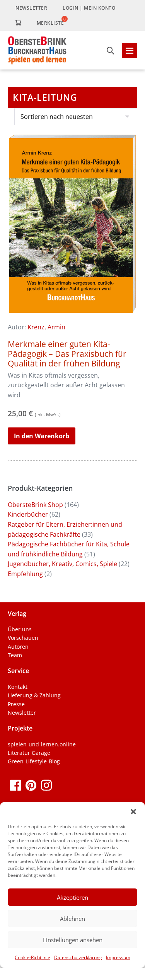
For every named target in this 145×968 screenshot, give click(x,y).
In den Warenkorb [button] (41, 436)
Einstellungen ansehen (72, 940)
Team (15, 655)
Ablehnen (72, 918)
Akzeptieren (72, 897)
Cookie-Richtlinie (32, 957)
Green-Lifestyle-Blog (34, 761)
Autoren (18, 646)
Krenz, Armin (46, 327)
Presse (16, 704)
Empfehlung (25, 574)
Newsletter (31, 8)
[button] (133, 811)
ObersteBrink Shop (35, 504)
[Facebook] (15, 784)
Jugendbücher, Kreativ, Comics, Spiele (62, 563)
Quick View (72, 304)
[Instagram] (46, 784)
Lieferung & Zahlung (34, 695)
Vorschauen (23, 637)
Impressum (118, 957)
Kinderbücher (28, 514)
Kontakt (17, 686)
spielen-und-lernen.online (42, 744)
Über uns (20, 629)
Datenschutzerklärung (78, 957)
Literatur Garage (29, 752)
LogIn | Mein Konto (89, 8)
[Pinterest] (31, 784)
